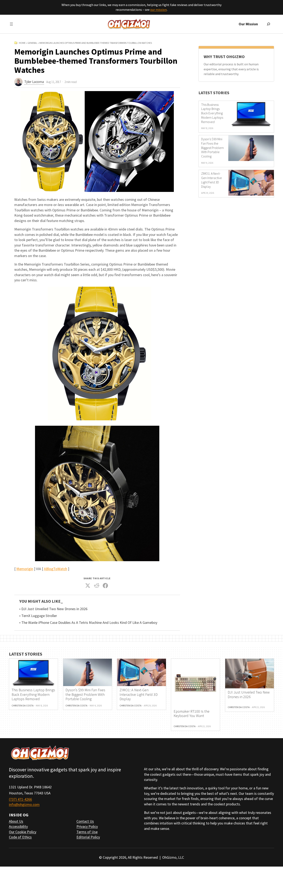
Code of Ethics (20, 837)
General (32, 42)
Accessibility (18, 826)
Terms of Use (87, 831)
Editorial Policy (88, 837)
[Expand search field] (268, 24)
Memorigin (24, 568)
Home (22, 42)
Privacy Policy (87, 826)
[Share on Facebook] (105, 586)
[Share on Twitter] (88, 586)
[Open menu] (11, 24)
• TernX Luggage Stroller (38, 615)
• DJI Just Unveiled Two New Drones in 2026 (53, 609)
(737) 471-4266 (20, 799)
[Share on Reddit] (97, 586)
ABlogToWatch (55, 568)
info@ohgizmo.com (24, 804)
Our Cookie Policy (22, 831)
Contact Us (85, 821)
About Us (16, 821)
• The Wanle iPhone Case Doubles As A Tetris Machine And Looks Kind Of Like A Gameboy (88, 622)
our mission (158, 9)
